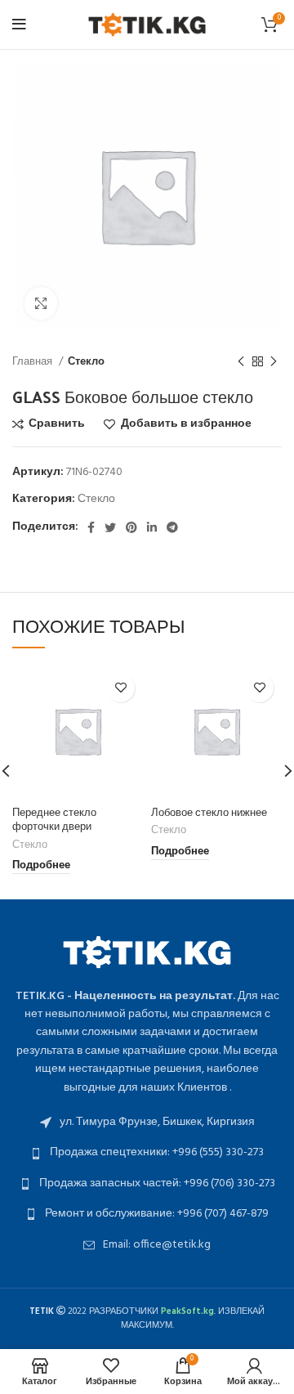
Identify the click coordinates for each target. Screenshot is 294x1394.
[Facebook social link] (91, 527)
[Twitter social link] (110, 527)
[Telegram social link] (172, 527)
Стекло (86, 361)
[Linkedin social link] (152, 527)
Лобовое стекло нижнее (209, 811)
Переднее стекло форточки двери (54, 819)
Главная (33, 361)
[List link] (147, 1123)
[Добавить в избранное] (120, 688)
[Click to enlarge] (40, 303)
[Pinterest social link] (131, 527)
